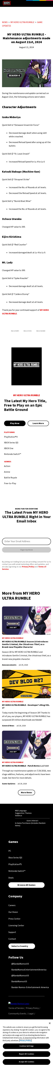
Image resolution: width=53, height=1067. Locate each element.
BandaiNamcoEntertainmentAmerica (28, 969)
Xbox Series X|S (15, 857)
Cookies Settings (26, 1046)
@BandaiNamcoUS (20, 963)
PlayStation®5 (15, 864)
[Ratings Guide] (8, 818)
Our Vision (13, 912)
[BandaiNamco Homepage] (18, 1003)
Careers (11, 905)
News (5, 22)
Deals (11, 877)
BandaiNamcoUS (19, 981)
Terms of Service (16, 1008)
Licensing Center (16, 925)
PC (9, 850)
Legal (31, 1013)
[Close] (50, 1023)
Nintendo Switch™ (16, 871)
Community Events (17, 1013)
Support (12, 932)
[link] (26, 636)
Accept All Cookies (26, 1062)
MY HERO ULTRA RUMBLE (22, 22)
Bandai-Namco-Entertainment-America (30, 987)
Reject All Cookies (26, 1054)
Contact (12, 938)
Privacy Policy (28, 566)
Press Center (14, 918)
